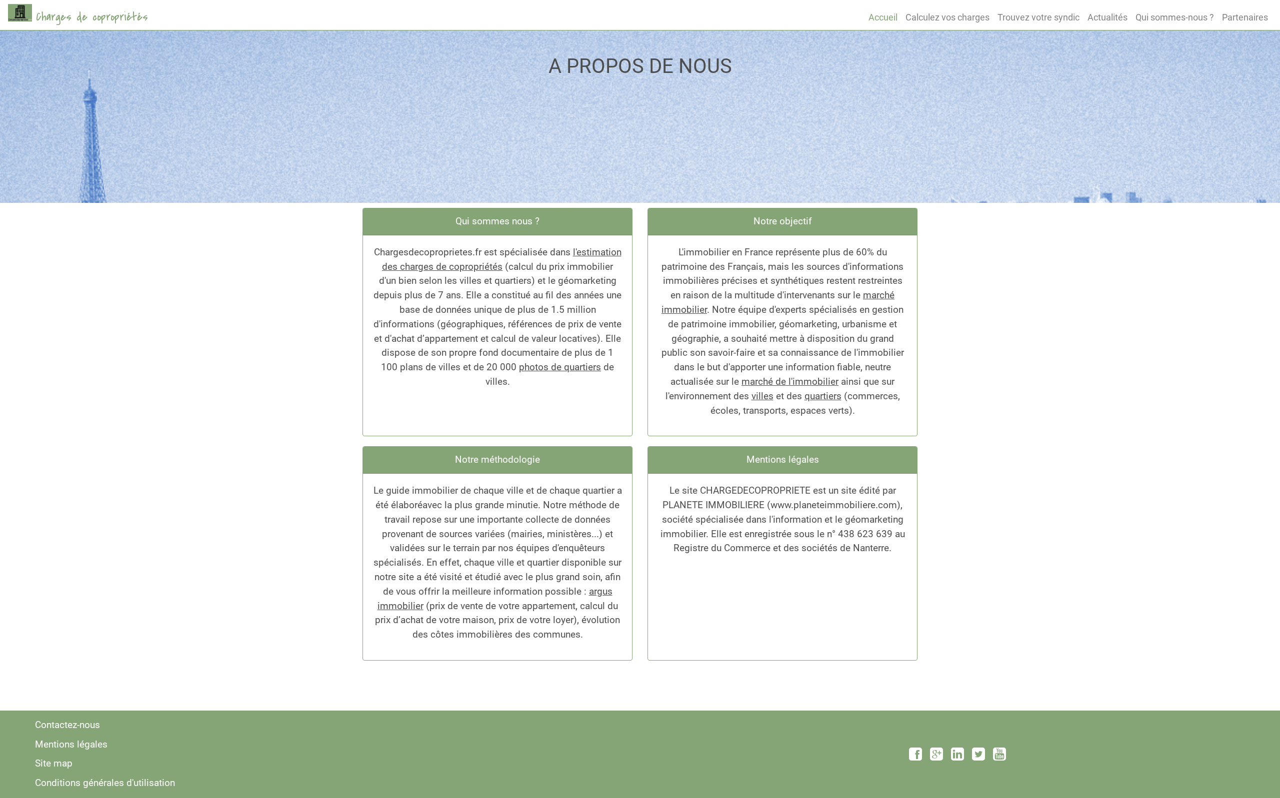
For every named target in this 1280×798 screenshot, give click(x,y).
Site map (53, 763)
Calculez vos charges (948, 17)
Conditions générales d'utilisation (105, 783)
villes (763, 396)
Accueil (883, 17)
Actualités (1108, 17)
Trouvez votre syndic (1039, 17)
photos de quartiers (560, 367)
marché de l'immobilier (790, 381)
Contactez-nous (67, 725)
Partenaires (1245, 17)
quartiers (823, 396)
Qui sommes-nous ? (1175, 17)
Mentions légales (71, 744)
